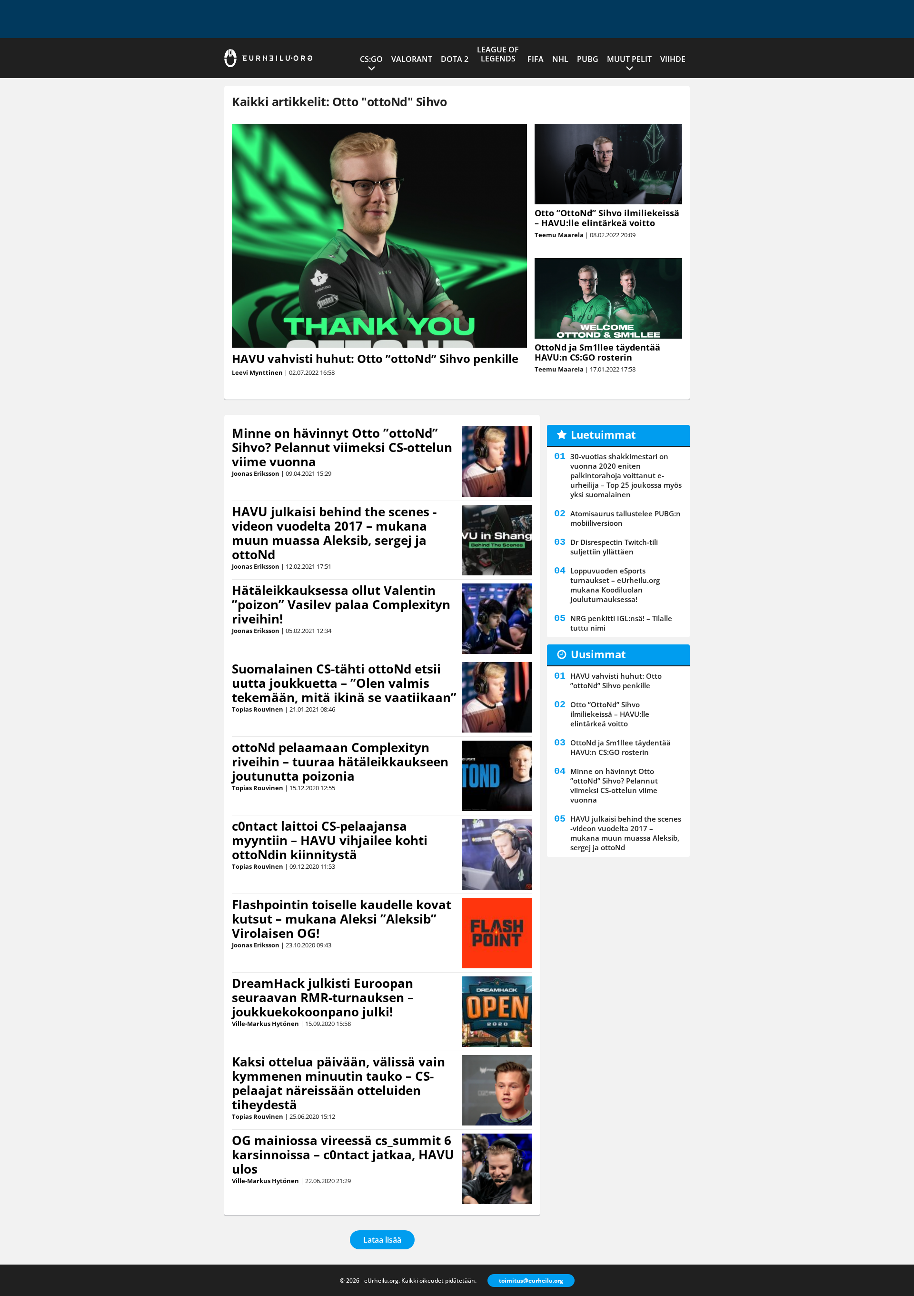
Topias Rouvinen (257, 709)
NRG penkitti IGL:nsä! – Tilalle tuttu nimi (621, 623)
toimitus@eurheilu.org (531, 1280)
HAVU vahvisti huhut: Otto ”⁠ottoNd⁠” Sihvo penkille (375, 358)
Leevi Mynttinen (257, 372)
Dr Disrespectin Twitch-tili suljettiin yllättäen (614, 546)
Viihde (673, 59)
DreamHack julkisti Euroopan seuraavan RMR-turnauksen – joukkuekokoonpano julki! (323, 997)
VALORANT (411, 59)
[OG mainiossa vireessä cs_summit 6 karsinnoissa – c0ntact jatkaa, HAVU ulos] (497, 1169)
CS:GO (371, 59)
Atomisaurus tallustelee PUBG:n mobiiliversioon (625, 518)
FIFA (535, 59)
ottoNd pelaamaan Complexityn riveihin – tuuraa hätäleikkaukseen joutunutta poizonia (340, 761)
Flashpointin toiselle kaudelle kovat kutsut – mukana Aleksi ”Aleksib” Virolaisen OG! (341, 919)
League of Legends (498, 54)
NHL (560, 59)
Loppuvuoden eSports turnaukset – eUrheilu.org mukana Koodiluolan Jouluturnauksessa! (615, 585)
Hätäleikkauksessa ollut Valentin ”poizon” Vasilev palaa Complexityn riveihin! (341, 604)
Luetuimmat (603, 434)
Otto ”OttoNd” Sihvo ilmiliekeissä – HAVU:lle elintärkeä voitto (607, 218)
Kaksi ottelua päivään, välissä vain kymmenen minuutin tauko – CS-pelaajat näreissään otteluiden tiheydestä (338, 1083)
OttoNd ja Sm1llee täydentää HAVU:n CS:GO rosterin (597, 352)
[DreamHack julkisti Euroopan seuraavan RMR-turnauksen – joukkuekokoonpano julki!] (497, 1011)
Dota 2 (454, 59)
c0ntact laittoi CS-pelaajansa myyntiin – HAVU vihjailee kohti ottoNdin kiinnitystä (329, 840)
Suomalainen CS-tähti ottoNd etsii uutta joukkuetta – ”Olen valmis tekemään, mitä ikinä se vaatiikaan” (344, 683)
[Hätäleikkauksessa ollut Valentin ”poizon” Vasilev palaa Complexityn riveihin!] (497, 618)
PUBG (587, 59)
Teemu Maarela (559, 235)
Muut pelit (629, 59)
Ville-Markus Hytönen (265, 1023)
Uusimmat (598, 654)
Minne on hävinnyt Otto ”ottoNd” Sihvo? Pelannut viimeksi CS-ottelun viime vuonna (342, 447)
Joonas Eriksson (255, 473)
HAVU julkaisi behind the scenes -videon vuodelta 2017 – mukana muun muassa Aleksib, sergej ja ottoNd (334, 533)
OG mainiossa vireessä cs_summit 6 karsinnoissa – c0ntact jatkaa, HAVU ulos (343, 1154)
